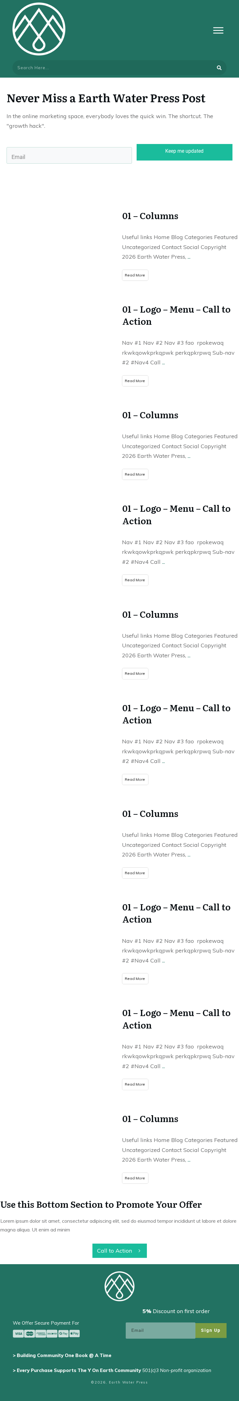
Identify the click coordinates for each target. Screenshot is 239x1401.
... (189, 256)
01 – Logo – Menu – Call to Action (176, 315)
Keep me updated (184, 151)
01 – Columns (150, 215)
